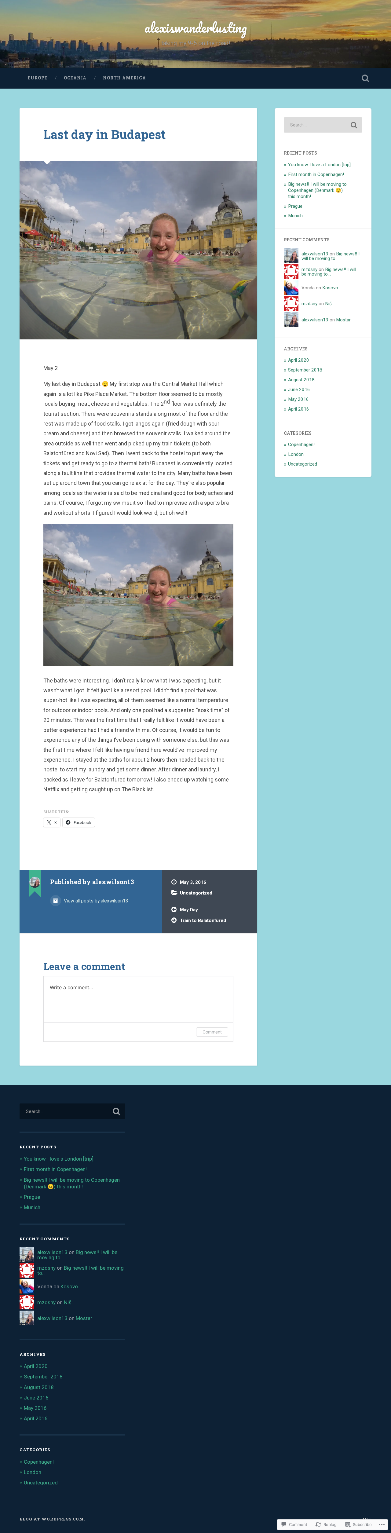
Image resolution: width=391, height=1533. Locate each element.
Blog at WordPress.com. (52, 1519)
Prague (295, 206)
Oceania (75, 78)
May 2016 (298, 399)
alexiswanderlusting (195, 27)
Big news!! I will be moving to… (330, 256)
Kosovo (330, 288)
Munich (295, 215)
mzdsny (309, 269)
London (296, 454)
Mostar (343, 320)
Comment (212, 1031)
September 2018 (305, 370)
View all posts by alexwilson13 (95, 901)
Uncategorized (196, 893)
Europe (37, 78)
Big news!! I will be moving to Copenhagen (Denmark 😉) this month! (317, 190)
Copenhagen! (301, 444)
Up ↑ (366, 1519)
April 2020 (298, 360)
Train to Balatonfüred (203, 920)
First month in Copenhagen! (316, 174)
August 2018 (301, 379)
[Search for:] (323, 125)
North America (124, 78)
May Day (189, 910)
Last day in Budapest (104, 134)
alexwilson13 (314, 254)
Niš (328, 303)
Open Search (365, 78)
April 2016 (298, 409)
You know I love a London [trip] (319, 164)
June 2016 (299, 389)
